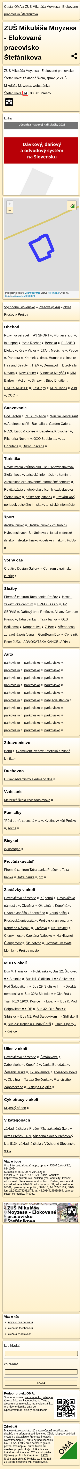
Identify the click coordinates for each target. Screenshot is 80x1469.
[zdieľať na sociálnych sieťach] (74, 56)
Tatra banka (27, 619)
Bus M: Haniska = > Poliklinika (26, 971)
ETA (43, 350)
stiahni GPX (11, 1174)
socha (12, 828)
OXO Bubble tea (45, 438)
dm (42, 358)
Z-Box (49, 627)
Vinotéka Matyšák (53, 373)
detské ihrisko (14, 525)
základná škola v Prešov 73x (25, 1128)
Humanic (55, 358)
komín (63, 474)
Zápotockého (13, 1087)
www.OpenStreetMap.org (52, 1430)
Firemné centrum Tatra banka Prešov (31, 597)
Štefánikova (15, 93)
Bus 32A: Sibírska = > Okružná (46, 994)
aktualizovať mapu (27, 1165)
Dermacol (51, 365)
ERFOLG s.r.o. (47, 604)
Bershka (51, 343)
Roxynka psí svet (16, 335)
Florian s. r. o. (63, 335)
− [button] (9, 210)
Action (22, 380)
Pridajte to (33, 1458)
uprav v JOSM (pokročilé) (55, 1165)
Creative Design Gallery (21, 568)
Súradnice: (10, 1171)
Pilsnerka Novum (16, 438)
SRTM (44, 1455)
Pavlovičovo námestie (20, 898)
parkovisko (12, 662)
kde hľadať (12, 1345)
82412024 (10, 1168)
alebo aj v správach (19, 1333)
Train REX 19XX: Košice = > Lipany (30, 1001)
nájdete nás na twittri (20, 1322)
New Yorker (27, 373)
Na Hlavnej (59, 928)
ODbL (50, 1433)
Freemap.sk (54, 292)
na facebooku (33, 1397)
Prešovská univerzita (19, 920)
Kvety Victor (27, 350)
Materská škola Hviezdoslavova (27, 800)
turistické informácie (40, 474)
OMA (18, 6)
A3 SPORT (41, 335)
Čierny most (13, 935)
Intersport (11, 343)
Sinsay (37, 380)
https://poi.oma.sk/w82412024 (20, 295)
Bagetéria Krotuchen (54, 431)
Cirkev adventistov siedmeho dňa (28, 779)
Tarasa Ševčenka (36, 1079)
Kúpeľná (46, 898)
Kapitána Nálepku (17, 928)
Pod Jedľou (12, 416)
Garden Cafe (58, 423)
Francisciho (62, 1079)
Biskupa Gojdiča (39, 1087)
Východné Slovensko (19, 307)
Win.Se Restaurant (64, 416)
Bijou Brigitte (55, 380)
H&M (35, 365)
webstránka (41, 85)
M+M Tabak (58, 388)
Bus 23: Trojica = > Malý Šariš (29, 1024)
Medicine (57, 350)
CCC (11, 395)
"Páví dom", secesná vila (22, 820)
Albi (74, 388)
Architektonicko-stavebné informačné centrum (37, 482)
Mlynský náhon (15, 1108)
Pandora (14, 358)
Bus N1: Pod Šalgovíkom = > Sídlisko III (49, 1016)
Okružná (28, 905)
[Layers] (71, 205)
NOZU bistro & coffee (19, 431)
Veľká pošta (58, 913)
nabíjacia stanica (56, 700)
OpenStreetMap (32, 292)
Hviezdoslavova (65, 1072)
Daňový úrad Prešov (35, 612)
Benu (8, 751)
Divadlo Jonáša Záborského (24, 913)
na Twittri (43, 1400)
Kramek (30, 358)
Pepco (73, 350)
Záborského (13, 1064)
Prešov (23, 314)
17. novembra (40, 1072)
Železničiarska (14, 1072)
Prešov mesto (29, 950)
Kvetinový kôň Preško (60, 820)
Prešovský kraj (49, 307)
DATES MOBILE (16, 388)
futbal (54, 533)
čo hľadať (11, 1364)
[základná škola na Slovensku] (10, 102)
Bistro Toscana (33, 446)
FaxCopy (39, 388)
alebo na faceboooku (20, 1328)
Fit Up (71, 540)
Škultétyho (33, 943)
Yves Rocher (31, 343)
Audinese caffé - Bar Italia (26, 423)
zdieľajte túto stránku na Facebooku (28, 1399)
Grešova (41, 928)
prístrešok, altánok (39, 497)
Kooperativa (32, 627)
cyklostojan (12, 849)
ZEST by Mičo (35, 416)
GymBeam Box (49, 634)
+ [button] (9, 203)
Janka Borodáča (54, 1064)
